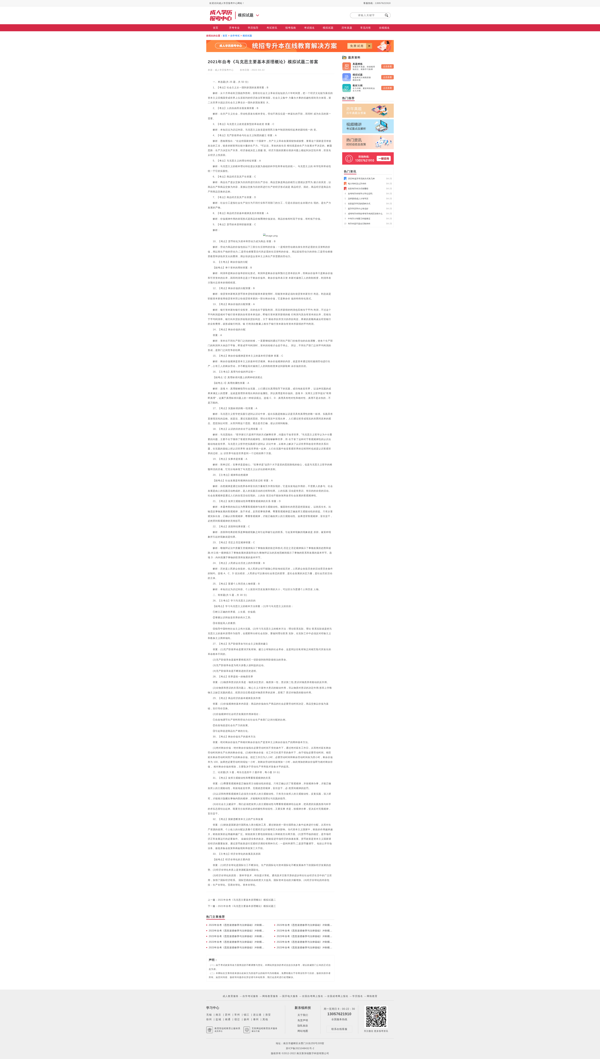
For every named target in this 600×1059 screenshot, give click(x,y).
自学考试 (235, 35)
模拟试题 (328, 27)
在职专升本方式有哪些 (356, 188)
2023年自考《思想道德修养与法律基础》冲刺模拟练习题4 (305, 941)
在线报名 (384, 27)
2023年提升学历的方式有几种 (360, 178)
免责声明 (303, 1020)
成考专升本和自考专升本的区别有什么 (363, 213)
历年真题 (347, 27)
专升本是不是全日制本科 (357, 223)
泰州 (256, 1019)
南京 (218, 1014)
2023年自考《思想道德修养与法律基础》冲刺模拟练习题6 (305, 936)
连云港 (257, 1014)
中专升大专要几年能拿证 (357, 218)
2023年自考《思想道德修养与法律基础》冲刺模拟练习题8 (305, 930)
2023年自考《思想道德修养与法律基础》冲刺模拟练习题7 (237, 936)
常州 (237, 1014)
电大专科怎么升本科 (355, 183)
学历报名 (357, 996)
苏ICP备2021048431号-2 (300, 1048)
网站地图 (303, 1031)
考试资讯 (272, 27)
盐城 (218, 1019)
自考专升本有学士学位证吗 (358, 193)
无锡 (209, 1014)
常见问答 (365, 27)
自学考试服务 (250, 996)
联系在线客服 (339, 1029)
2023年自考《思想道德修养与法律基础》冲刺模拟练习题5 (237, 941)
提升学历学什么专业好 (356, 208)
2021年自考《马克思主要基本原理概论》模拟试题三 (247, 906)
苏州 (228, 1014)
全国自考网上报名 (312, 996)
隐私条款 (303, 1025)
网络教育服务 (270, 996)
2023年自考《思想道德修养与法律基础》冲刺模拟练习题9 (237, 930)
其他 (265, 1019)
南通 (228, 1019)
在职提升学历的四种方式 (357, 203)
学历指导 (253, 27)
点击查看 (387, 66)
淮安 (268, 1014)
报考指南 (290, 27)
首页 (215, 27)
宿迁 (237, 1019)
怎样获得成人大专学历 (356, 198)
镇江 (246, 1014)
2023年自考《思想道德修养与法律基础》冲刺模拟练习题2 (305, 947)
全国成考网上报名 (337, 996)
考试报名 (309, 27)
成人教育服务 (231, 996)
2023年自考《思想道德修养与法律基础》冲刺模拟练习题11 (237, 925)
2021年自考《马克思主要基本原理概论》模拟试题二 (247, 899)
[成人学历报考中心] (221, 11)
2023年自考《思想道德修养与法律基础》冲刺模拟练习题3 (237, 947)
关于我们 (303, 1015)
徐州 (209, 1019)
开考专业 (234, 27)
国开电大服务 (290, 996)
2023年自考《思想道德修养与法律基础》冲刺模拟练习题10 (305, 925)
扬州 (246, 1019)
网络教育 (372, 996)
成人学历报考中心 (224, 70)
